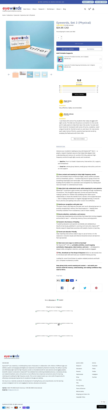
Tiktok (94, 368)
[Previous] (9, 74)
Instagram (95, 374)
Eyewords (16, 15)
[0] (89, 9)
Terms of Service (80, 388)
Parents (78, 371)
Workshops (50, 9)
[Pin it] (96, 288)
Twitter (94, 371)
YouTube (94, 377)
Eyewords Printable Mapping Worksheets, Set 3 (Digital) (79, 65)
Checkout (102, 406)
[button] (79, 59)
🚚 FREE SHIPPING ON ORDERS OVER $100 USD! (51, 2)
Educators (79, 368)
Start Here (26, 9)
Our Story (79, 380)
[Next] (51, 74)
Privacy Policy (80, 385)
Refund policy (80, 391)
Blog (64, 9)
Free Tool (59, 275)
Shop (34, 9)
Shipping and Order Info (82, 394)
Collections (10, 15)
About (58, 9)
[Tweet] (85, 288)
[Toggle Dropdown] (30, 9)
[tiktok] (73, 288)
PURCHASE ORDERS (101, 2)
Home (3, 15)
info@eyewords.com (13, 390)
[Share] (62, 288)
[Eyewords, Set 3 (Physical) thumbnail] (30, 74)
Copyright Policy (80, 397)
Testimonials (79, 374)
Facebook (94, 365)
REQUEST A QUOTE (88, 2)
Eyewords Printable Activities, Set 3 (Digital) (76, 56)
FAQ (77, 382)
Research (41, 9)
